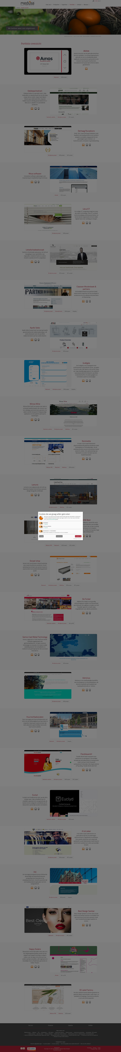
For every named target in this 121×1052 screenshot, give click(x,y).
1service (45, 524)
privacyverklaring (52, 519)
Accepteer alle (78, 536)
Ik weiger (41, 536)
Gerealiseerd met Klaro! (77, 538)
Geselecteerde (59, 536)
